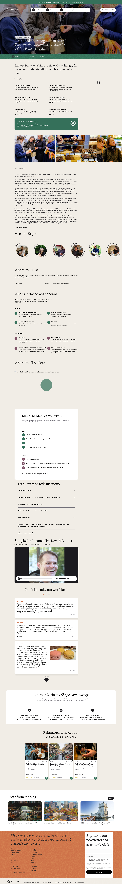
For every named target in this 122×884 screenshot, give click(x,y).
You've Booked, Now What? (18, 872)
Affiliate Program (15, 852)
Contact (13, 870)
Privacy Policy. (89, 864)
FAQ (12, 864)
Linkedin (33, 868)
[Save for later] (45, 745)
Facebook (33, 862)
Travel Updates (15, 866)
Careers (33, 856)
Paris (29, 37)
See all (110, 798)
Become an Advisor (15, 868)
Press (32, 858)
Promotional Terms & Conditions (63, 882)
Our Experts (34, 852)
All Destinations (18, 37)
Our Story (33, 850)
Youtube (33, 870)
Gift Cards (13, 854)
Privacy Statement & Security (31, 882)
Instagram (34, 866)
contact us (44, 474)
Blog (12, 862)
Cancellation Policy (47, 882)
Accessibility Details (22, 227)
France (25, 37)
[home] (13, 11)
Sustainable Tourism (36, 854)
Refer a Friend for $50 (16, 850)
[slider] (36, 578)
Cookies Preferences (79, 882)
